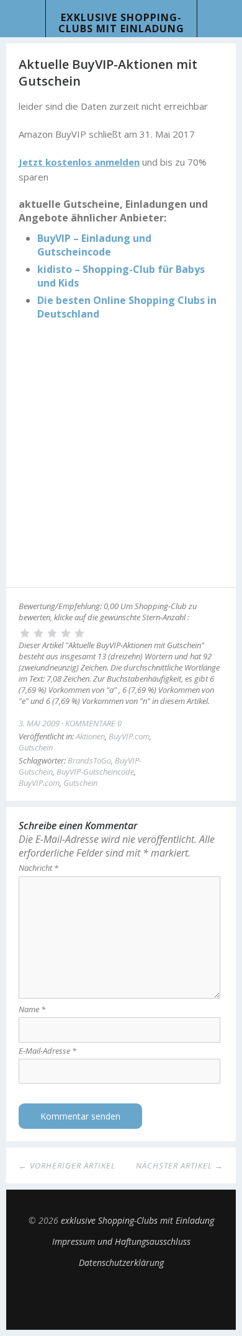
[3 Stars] (52, 633)
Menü (23, 18)
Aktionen (90, 736)
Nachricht (38, 867)
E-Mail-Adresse (47, 1050)
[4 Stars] (66, 633)
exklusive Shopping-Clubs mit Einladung (121, 23)
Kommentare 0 (93, 723)
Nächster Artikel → (179, 1165)
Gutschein (36, 747)
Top (121, 1298)
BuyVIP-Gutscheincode (95, 771)
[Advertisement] (121, 456)
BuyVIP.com (129, 736)
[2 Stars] (38, 633)
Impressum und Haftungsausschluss (121, 1241)
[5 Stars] (79, 633)
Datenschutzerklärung (121, 1262)
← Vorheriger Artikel (67, 1165)
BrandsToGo (89, 760)
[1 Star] (25, 633)
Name (32, 1009)
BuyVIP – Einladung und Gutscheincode (94, 245)
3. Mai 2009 (39, 723)
